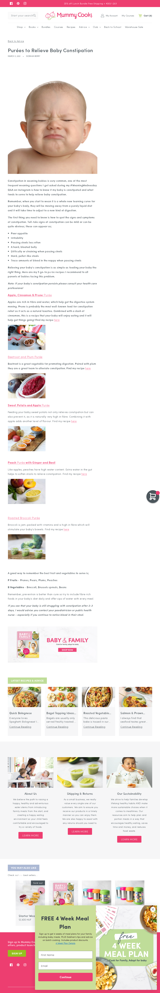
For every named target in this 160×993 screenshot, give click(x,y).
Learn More (30, 835)
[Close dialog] (153, 909)
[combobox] (23, 15)
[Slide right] (21, 878)
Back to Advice (16, 41)
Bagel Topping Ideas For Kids (60, 713)
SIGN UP (17, 953)
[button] (21, 27)
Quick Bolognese (20, 713)
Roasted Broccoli (24, 518)
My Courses (128, 15)
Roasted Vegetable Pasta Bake (96, 713)
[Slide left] (17, 878)
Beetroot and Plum (25, 357)
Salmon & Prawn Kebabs (131, 713)
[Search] (34, 15)
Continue (65, 977)
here (57, 320)
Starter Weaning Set (30, 916)
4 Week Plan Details (65, 943)
